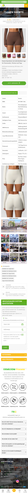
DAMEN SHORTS (16, 20)
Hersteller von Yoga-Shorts (8, 273)
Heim (9, 20)
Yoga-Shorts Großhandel (7, 280)
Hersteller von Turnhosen (7, 278)
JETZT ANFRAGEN (13, 83)
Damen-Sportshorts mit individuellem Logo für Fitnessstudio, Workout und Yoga (14, 22)
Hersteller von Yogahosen (8, 268)
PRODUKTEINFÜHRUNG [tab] (9, 93)
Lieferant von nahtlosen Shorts (9, 276)
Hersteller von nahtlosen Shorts (9, 271)
